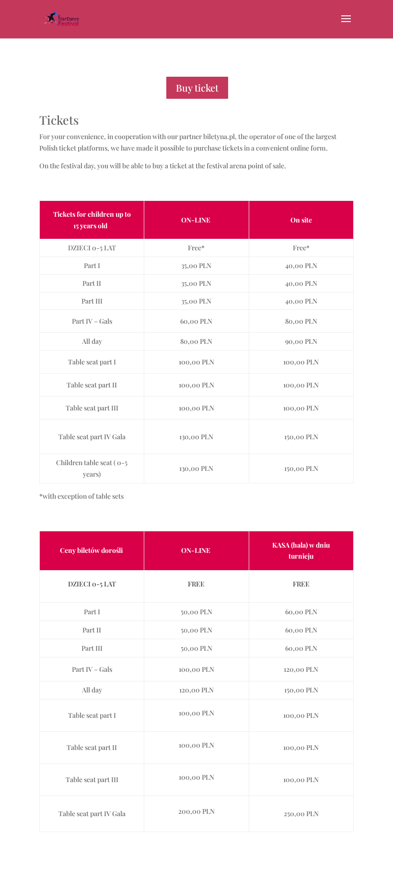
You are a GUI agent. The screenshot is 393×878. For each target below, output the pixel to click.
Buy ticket (197, 87)
